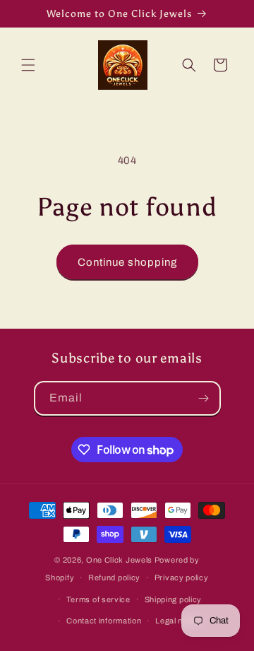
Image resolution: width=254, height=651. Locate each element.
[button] (28, 65)
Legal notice (178, 620)
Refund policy (114, 577)
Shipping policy (173, 599)
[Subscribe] (203, 398)
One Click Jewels (119, 560)
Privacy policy (182, 577)
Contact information (103, 620)
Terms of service (98, 599)
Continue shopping (127, 262)
